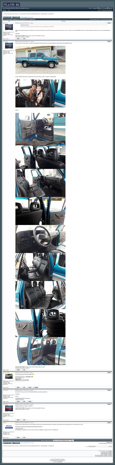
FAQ (90, 8)
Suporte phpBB (59, 461)
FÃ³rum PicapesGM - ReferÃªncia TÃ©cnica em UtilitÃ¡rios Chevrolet (16, 8)
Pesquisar (95, 8)
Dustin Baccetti (62, 459)
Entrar (9, 10)
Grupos (105, 8)
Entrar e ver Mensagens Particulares (105, 10)
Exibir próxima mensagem (106, 19)
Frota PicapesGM (22, 13)
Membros (100, 8)
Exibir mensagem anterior (95, 19)
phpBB (55, 460)
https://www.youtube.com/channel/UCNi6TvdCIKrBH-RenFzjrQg (28, 426)
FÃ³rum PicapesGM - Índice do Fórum (11, 13)
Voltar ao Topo (6, 38)
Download (110, 8)
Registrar (4, 10)
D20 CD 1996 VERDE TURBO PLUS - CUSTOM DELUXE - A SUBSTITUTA (40, 13)
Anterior (25, 17)
